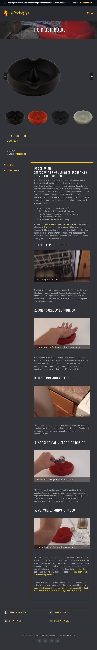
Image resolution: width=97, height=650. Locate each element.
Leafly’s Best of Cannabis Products (58, 224)
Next (92, 76)
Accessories (21, 154)
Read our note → (87, 3)
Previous (5, 76)
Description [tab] (8, 165)
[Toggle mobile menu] (92, 12)
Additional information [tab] (13, 170)
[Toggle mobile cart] (87, 12)
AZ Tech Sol (71, 635)
